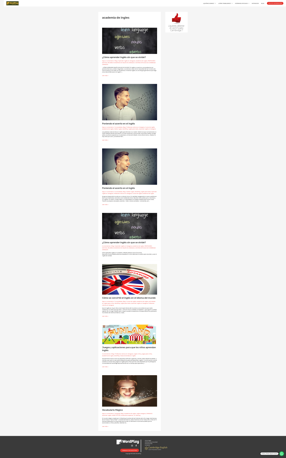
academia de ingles (141, 61)
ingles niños (137, 354)
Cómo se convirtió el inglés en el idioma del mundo (129, 298)
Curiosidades (118, 127)
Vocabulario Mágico (112, 410)
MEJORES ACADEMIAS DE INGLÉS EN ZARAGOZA (121, 62)
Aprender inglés (106, 415)
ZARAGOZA (149, 413)
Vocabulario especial (127, 415)
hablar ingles (118, 129)
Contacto (147, 445)
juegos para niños (147, 354)
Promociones (148, 443)
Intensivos (255, 3)
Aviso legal (148, 440)
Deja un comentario (108, 61)
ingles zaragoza (141, 413)
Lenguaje (117, 413)
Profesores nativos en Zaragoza (136, 127)
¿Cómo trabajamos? (224, 3)
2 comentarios (106, 246)
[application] (215, 3)
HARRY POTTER (116, 415)
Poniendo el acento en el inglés (118, 123)
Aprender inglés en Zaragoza (126, 61)
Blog (262, 3)
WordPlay (125, 129)
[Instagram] (133, 446)
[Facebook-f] (137, 446)
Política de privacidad (151, 442)
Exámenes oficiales (241, 3)
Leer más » (105, 75)
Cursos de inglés (150, 127)
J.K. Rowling (137, 415)
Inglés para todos (133, 129)
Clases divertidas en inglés (128, 355)
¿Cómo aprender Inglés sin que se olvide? (124, 57)
